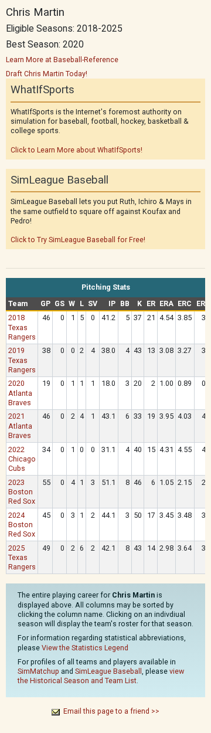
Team (18, 303)
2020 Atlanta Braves (20, 392)
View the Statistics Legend (85, 647)
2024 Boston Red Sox (21, 524)
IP (111, 303)
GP (45, 303)
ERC (185, 303)
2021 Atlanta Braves (20, 425)
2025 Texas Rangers (22, 557)
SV (92, 303)
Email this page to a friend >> (111, 711)
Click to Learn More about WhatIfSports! (76, 149)
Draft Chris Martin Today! (46, 73)
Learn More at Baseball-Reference (62, 59)
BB (125, 303)
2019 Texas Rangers (22, 360)
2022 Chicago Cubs (22, 459)
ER (151, 303)
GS (59, 303)
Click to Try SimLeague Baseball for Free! (78, 239)
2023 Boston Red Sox (21, 491)
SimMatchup (38, 671)
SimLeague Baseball (108, 671)
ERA (166, 303)
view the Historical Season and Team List (101, 676)
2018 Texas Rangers (22, 327)
